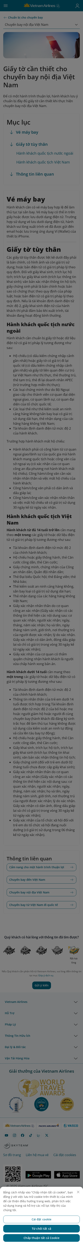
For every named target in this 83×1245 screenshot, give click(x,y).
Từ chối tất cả (41, 1228)
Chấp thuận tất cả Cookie (41, 1238)
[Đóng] (78, 1192)
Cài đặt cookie (42, 1219)
